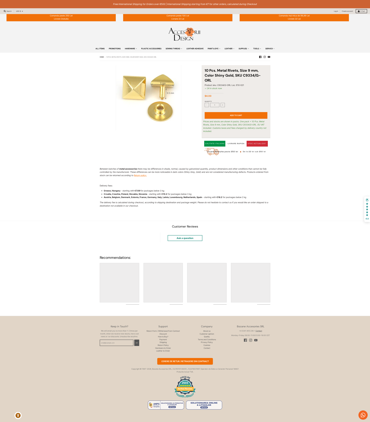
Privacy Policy (207, 342)
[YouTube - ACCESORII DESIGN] (269, 57)
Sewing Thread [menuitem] (173, 49)
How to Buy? (163, 337)
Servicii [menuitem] (269, 49)
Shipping (163, 342)
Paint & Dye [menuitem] (213, 49)
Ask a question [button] (185, 238)
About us (206, 331)
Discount (163, 334)
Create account (347, 11)
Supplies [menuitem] (243, 49)
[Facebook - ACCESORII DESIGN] (260, 57)
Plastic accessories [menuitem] (151, 49)
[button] (367, 209)
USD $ (18, 11)
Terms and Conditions (207, 339)
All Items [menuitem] (100, 49)
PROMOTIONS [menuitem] (115, 49)
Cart (362, 11)
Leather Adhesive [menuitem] (195, 49)
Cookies (207, 345)
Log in (336, 11)
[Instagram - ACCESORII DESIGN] (264, 57)
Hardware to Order (163, 348)
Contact (207, 348)
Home (102, 57)
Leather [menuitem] (228, 49)
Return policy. (140, 175)
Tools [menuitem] (256, 49)
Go (137, 343)
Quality (207, 337)
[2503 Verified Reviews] (185, 398)
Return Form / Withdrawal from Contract (163, 331)
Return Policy (163, 345)
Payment (163, 339)
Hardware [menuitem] (130, 49)
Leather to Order (163, 351)
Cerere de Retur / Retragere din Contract (185, 361)
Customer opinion (207, 334)
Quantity (208, 101)
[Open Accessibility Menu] (18, 415)
